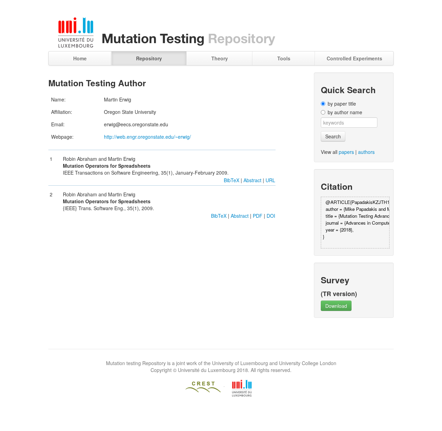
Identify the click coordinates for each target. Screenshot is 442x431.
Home (80, 58)
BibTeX (231, 180)
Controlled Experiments (354, 58)
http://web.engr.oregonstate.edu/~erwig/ (147, 136)
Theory (219, 58)
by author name (345, 112)
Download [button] (336, 305)
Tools (283, 58)
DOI (271, 215)
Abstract (252, 180)
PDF (257, 215)
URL (270, 180)
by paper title (342, 103)
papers (346, 151)
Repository (149, 58)
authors (366, 151)
